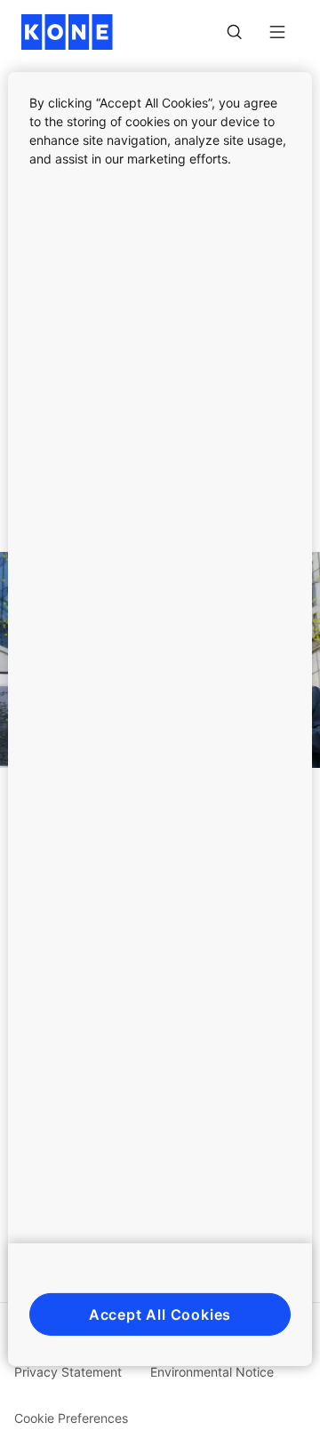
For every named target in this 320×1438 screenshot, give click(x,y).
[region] (160, 719)
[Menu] (277, 32)
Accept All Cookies (160, 1314)
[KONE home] (67, 32)
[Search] (234, 32)
